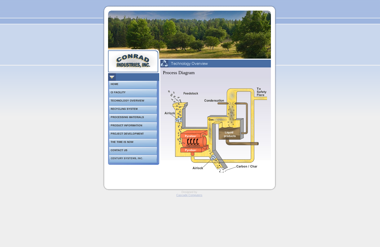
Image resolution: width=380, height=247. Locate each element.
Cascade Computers (189, 195)
